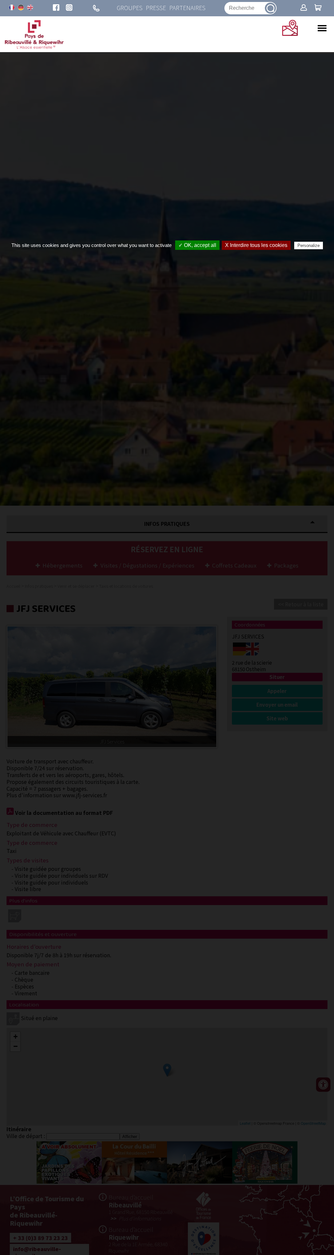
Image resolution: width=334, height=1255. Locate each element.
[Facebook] (56, 8)
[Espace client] (304, 8)
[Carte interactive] (290, 33)
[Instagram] (69, 8)
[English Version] (30, 7)
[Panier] (318, 8)
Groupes (130, 8)
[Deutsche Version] (21, 7)
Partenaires (187, 8)
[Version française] (12, 7)
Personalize (308, 245)
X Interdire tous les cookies (256, 245)
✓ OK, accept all (197, 245)
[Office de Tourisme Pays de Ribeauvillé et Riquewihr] (34, 47)
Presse (156, 8)
